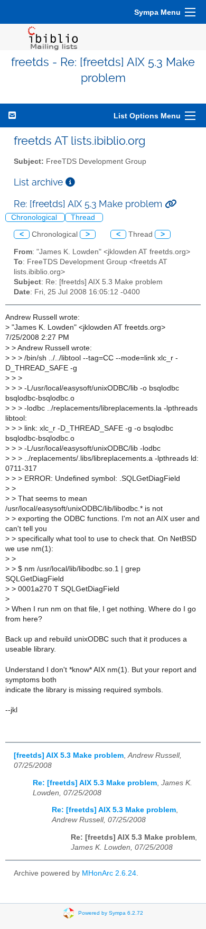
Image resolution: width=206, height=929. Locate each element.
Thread (84, 217)
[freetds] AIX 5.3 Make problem (69, 755)
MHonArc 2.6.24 (109, 873)
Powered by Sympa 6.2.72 (110, 913)
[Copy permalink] (170, 203)
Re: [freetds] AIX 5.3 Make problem (95, 783)
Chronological (35, 217)
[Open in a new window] (70, 182)
